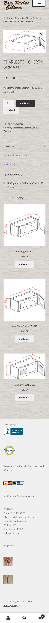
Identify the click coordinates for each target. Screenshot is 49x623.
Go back (11, 110)
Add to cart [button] (24, 264)
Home (10, 18)
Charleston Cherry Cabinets (28, 18)
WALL (10, 131)
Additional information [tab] (15, 155)
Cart (38, 615)
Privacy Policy (10, 605)
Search (24, 618)
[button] (41, 34)
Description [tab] (9, 146)
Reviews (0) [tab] (9, 164)
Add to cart (25, 103)
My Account (8, 618)
